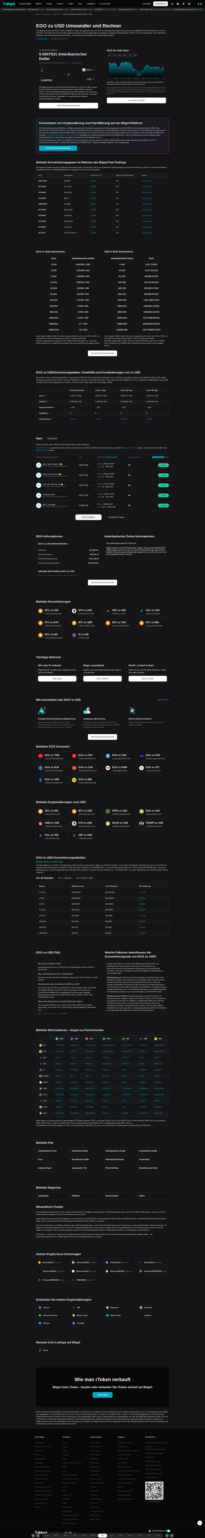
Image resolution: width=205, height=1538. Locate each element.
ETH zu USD (85, 610)
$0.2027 (58, 1101)
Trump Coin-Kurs (96, 1511)
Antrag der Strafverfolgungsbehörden (155, 1448)
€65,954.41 (74, 1045)
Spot (64, 1443)
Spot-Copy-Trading (70, 1475)
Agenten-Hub (67, 1495)
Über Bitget (39, 1443)
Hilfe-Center (122, 1447)
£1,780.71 (143, 1051)
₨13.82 (105, 1107)
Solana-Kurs (94, 1507)
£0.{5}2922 (143, 1095)
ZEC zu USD (51, 810)
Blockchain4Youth (41, 1499)
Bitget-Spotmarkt (42, 450)
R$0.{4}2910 (159, 1088)
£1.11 (141, 1057)
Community (39, 1451)
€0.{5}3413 (74, 1095)
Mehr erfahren (163, 700)
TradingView (67, 1507)
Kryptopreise (95, 1471)
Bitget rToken (95, 1519)
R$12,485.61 (159, 1051)
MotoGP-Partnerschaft (43, 1495)
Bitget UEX (39, 1483)
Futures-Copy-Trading (71, 1479)
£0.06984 (143, 1070)
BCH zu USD (153, 810)
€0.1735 (73, 1101)
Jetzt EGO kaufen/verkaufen (68, 106)
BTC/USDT (96, 9)
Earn (64, 1471)
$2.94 (57, 1076)
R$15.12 (157, 1076)
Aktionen (121, 1487)
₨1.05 (105, 1113)
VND (158, 1536)
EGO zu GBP (52, 779)
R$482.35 (158, 1064)
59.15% (32, 9)
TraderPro (66, 1499)
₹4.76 (124, 1107)
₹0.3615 (125, 1113)
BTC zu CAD (119, 622)
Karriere (38, 1455)
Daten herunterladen (125, 1483)
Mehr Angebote (88, 517)
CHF (139, 1536)
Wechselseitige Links (43, 1487)
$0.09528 (59, 1070)
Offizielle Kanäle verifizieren (128, 1451)
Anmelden (146, 4)
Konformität (149, 1457)
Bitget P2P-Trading (43, 448)
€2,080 (73, 1051)
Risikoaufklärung (151, 1477)
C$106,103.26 (90, 1045)
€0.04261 (73, 1107)
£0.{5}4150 (143, 1088)
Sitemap (38, 1507)
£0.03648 (143, 1107)
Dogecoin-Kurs (95, 1515)
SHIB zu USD (52, 822)
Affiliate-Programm (125, 1467)
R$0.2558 (158, 1107)
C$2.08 (88, 1057)
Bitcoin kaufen (95, 1447)
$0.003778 (59, 1113)
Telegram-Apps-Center (71, 1515)
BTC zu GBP (85, 622)
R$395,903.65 (159, 1045)
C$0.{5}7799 (90, 1088)
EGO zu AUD (153, 755)
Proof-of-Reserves (42, 1475)
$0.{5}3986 (59, 1095)
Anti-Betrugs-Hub (124, 1455)
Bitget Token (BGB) (42, 1467)
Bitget (38, 14)
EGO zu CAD (85, 767)
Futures (65, 1447)
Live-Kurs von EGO (136, 100)
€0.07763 (73, 1082)
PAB (121, 1536)
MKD (93, 1536)
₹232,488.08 (126, 1051)
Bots (64, 1487)
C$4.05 (88, 1076)
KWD (47, 1536)
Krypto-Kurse (46, 14)
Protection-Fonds (41, 1479)
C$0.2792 (89, 1101)
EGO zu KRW (119, 767)
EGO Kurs (57, 14)
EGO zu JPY (153, 767)
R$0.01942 (158, 1113)
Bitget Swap (67, 1511)
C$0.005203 (90, 1113)
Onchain (66, 1455)
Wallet (65, 1503)
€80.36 (73, 1064)
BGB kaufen (94, 1463)
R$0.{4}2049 (159, 1095)
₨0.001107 (106, 1095)
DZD (112, 1536)
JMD (75, 1536)
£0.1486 (142, 1101)
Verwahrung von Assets (126, 1479)
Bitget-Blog (39, 1463)
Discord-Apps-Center (70, 1519)
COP (84, 1536)
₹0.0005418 (126, 1088)
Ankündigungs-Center (43, 1471)
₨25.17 (105, 1082)
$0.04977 (59, 1107)
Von (42, 68)
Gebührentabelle (124, 1495)
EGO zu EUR (52, 767)
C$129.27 (89, 1064)
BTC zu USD (51, 610)
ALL (148, 1536)
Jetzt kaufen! (147, 181)
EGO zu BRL (85, 779)
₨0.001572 (107, 1088)
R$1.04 (157, 1101)
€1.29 (72, 1057)
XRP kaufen (94, 1459)
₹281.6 (124, 1076)
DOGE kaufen (95, 1455)
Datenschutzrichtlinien (153, 1469)
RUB (56, 1536)
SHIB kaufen (95, 1467)
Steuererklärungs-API (126, 1499)
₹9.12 (124, 1070)
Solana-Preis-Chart (97, 1483)
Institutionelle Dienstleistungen (129, 1471)
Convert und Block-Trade (72, 1463)
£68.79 (142, 1064)
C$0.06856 (89, 1107)
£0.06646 (143, 1082)
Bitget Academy (41, 1459)
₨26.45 (105, 1070)
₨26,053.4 (106, 1064)
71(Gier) (126, 9)
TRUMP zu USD (154, 822)
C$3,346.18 (89, 1051)
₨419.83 (106, 1057)
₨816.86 (106, 1076)
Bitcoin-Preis (95, 1475)
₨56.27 (105, 1101)
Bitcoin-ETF (94, 1491)
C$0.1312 (89, 1070)
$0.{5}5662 (59, 1088)
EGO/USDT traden (116, 517)
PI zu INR (83, 634)
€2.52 (72, 1076)
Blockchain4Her (41, 1503)
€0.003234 (74, 1113)
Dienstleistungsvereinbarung (156, 1443)
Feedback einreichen (125, 1443)
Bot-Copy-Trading (69, 1483)
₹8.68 (124, 1082)
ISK (65, 1536)
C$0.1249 (89, 1082)
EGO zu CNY (85, 755)
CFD (64, 1451)
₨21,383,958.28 (108, 1045)
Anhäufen (81, 9)
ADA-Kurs (94, 1503)
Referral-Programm (125, 1491)
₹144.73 (125, 1057)
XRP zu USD (119, 610)
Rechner (93, 1487)
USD (102, 1536)
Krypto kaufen (95, 1443)
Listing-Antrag (123, 1459)
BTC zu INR (51, 634)
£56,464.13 (143, 1045)
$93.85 (58, 1064)
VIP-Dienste (122, 1463)
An (42, 77)
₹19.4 (124, 1101)
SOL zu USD (153, 610)
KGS (130, 1536)
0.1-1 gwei (57, 9)
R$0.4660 (158, 1082)
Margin (65, 1467)
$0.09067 (59, 1082)
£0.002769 (143, 1113)
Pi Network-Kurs (96, 1499)
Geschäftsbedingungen (154, 1473)
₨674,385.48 (107, 1051)
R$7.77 (157, 1057)
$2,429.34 (59, 1051)
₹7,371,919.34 (127, 1045)
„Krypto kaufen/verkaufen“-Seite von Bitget (62, 135)
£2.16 (141, 1076)
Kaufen (163, 465)
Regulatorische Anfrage (154, 1453)
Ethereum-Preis (96, 1479)
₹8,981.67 (126, 1064)
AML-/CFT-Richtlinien (153, 1465)
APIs (64, 1491)
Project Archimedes (125, 1475)
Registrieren (160, 4)
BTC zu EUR (51, 622)
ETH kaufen (94, 1451)
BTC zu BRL (152, 622)
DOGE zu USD (120, 822)
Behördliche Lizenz (152, 1461)
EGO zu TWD (52, 755)
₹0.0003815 (126, 1095)
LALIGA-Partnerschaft (43, 1491)
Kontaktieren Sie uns (42, 1447)
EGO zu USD (119, 755)
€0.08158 (73, 1070)
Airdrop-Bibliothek (69, 1523)
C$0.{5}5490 (90, 1095)
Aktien (65, 1459)
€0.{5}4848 (74, 1088)
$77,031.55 (59, 1045)
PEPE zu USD (119, 810)
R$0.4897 (158, 1070)
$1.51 (57, 1057)
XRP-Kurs (94, 1495)
